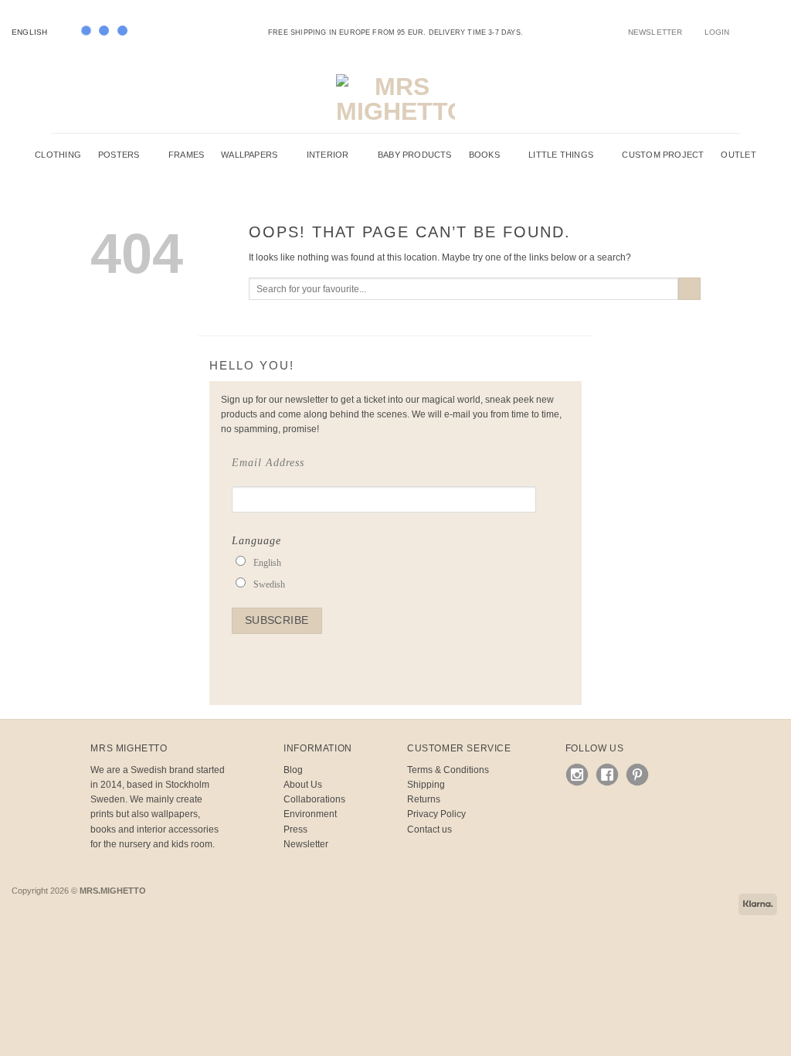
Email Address (268, 462)
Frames (186, 154)
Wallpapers (249, 154)
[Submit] (689, 289)
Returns (423, 799)
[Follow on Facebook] (740, 32)
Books (484, 154)
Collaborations (314, 799)
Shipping (426, 784)
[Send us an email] (762, 32)
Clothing (58, 154)
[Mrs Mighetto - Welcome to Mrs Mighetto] (395, 99)
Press (295, 829)
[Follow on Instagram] (752, 32)
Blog (293, 770)
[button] (717, 32)
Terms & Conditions (448, 770)
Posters (119, 154)
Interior (328, 154)
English (29, 32)
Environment (310, 814)
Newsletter (305, 844)
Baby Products (415, 154)
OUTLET (738, 154)
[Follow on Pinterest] (773, 32)
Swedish (269, 584)
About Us (302, 784)
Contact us (429, 829)
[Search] (703, 99)
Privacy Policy (436, 814)
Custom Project (663, 154)
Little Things (560, 154)
